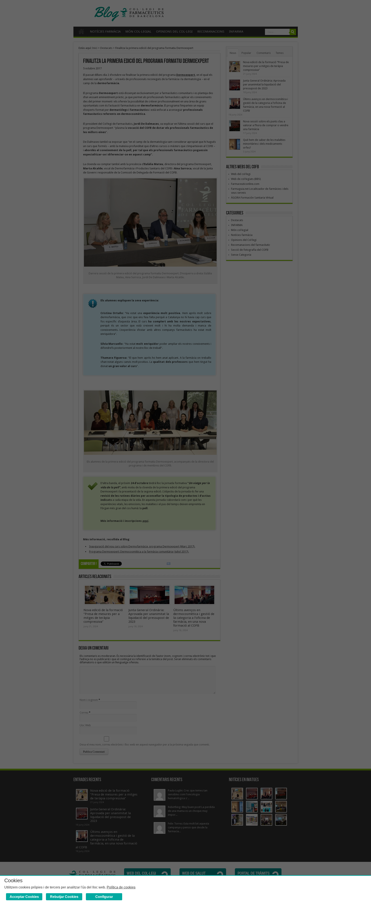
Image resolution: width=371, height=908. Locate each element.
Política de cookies (121, 887)
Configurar (104, 897)
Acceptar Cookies (24, 897)
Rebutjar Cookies (64, 897)
